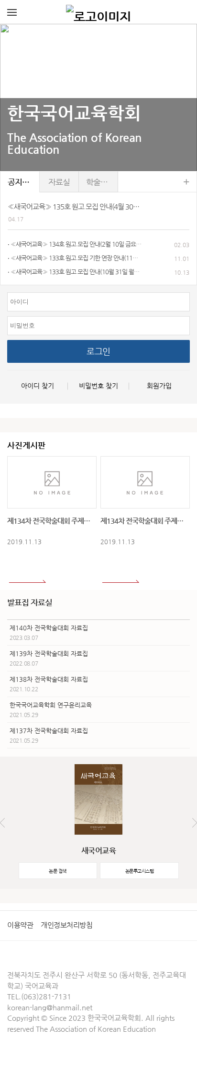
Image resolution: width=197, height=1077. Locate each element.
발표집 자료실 (29, 602)
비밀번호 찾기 (98, 385)
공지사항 (22, 182)
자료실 (59, 182)
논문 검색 (57, 871)
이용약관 (20, 925)
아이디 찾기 (37, 385)
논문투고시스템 (139, 871)
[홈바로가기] (98, 12)
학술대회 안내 (102, 182)
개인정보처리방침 (66, 925)
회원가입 (159, 385)
